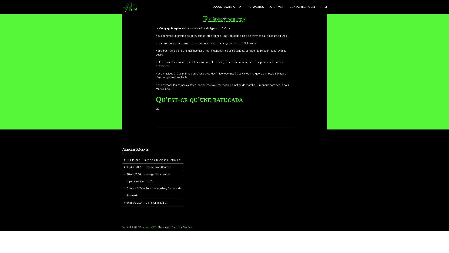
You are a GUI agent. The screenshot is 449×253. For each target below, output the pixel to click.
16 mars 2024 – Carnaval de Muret (147, 202)
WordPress (187, 227)
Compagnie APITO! (148, 227)
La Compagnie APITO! (227, 6)
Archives (276, 6)
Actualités (256, 6)
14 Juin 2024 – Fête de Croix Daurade (149, 167)
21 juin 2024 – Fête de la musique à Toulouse (153, 159)
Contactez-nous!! (303, 6)
